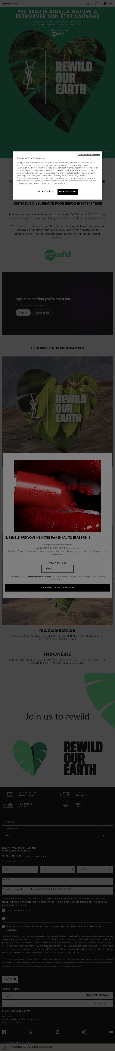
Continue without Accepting (89, 155)
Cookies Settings (45, 191)
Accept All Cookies (67, 191)
